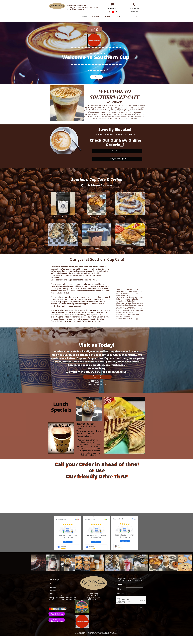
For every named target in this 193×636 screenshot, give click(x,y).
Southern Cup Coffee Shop (126, 289)
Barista (57, 310)
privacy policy (115, 633)
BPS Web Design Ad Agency (89, 632)
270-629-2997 (134, 12)
